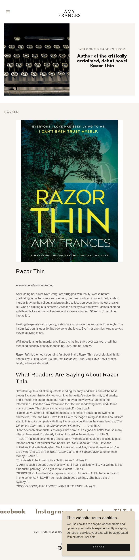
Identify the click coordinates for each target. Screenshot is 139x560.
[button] (14, 11)
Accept (98, 547)
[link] (69, 15)
